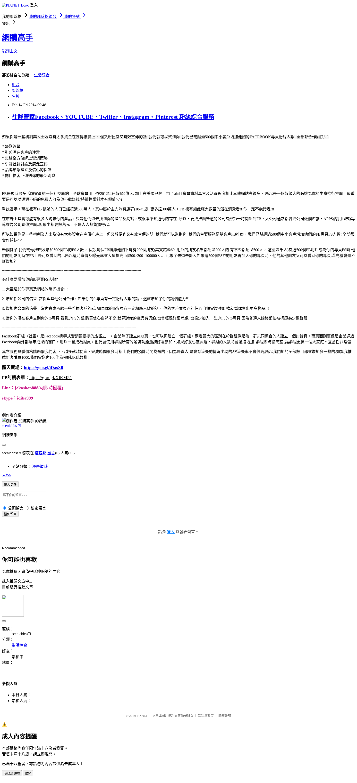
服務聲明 (224, 716)
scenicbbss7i (11, 425)
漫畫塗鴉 (40, 466)
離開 (28, 773)
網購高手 (17, 37)
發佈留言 (10, 514)
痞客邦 (40, 453)
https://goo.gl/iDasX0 (43, 367)
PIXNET (142, 716)
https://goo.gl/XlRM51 (50, 377)
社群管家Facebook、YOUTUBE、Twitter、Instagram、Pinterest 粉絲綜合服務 (113, 117)
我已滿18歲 (12, 773)
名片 (15, 96)
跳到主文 (9, 51)
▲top (6, 475)
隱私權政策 (206, 716)
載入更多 (10, 484)
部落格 (17, 90)
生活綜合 (42, 75)
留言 (51, 453)
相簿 (15, 85)
